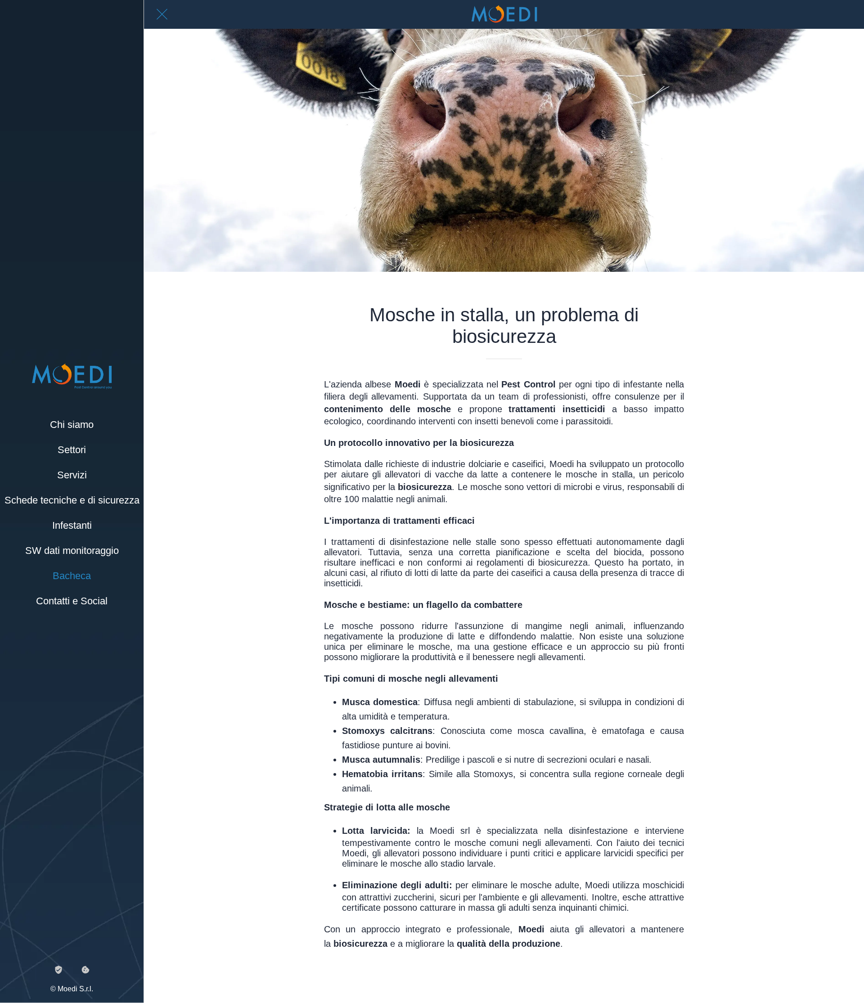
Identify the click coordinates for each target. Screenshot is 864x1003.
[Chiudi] (162, 14)
